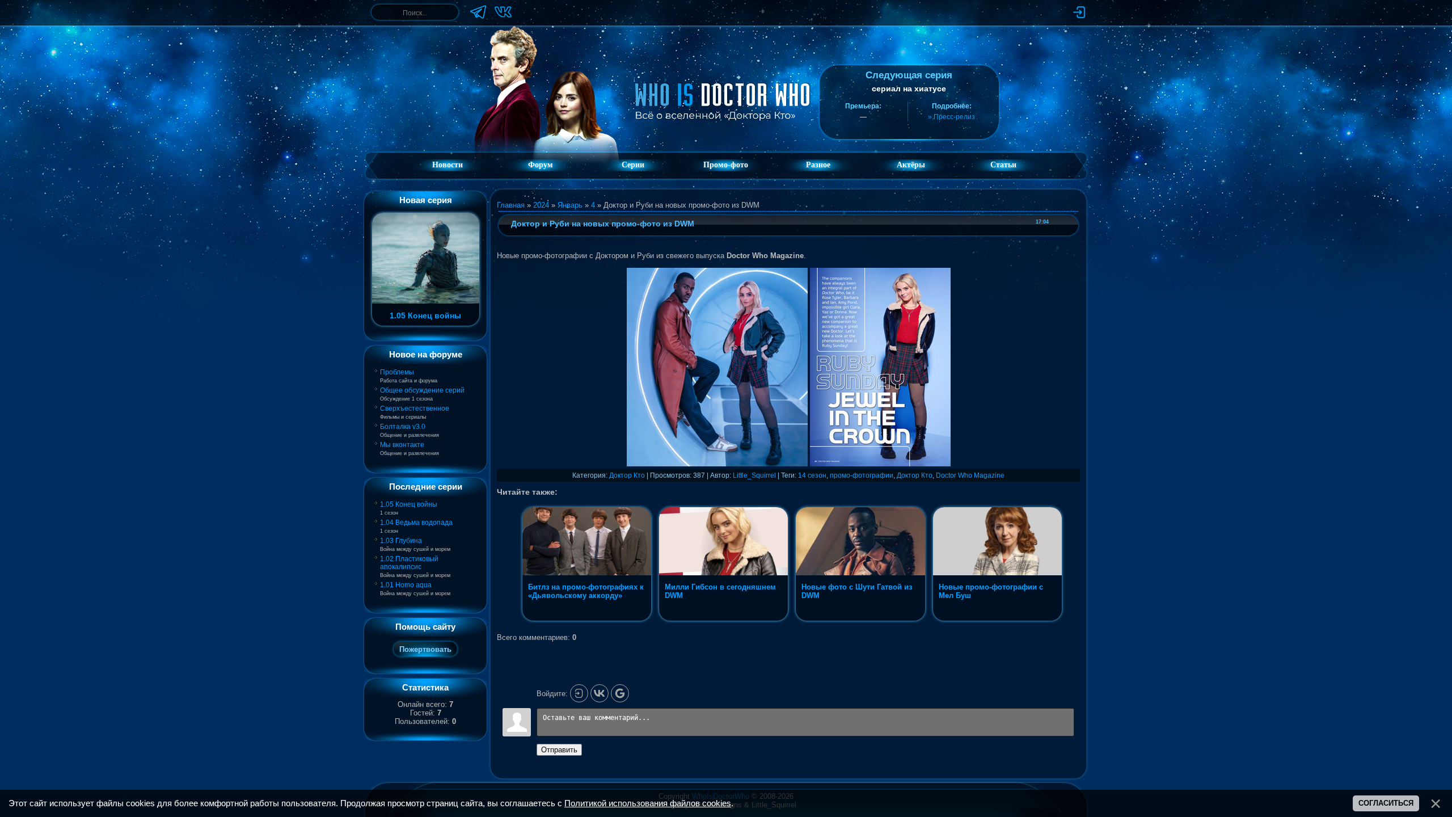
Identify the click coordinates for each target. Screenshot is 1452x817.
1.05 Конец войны (408, 504)
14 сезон (812, 475)
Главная (511, 205)
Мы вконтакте (402, 445)
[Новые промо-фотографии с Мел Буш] (997, 620)
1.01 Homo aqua (406, 585)
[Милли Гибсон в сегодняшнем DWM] (724, 620)
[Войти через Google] (620, 693)
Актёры (911, 165)
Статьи (1003, 165)
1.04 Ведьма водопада (416, 523)
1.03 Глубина (401, 541)
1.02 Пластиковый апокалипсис (409, 563)
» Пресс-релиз (951, 117)
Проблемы (397, 372)
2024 (541, 205)
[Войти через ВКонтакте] (599, 693)
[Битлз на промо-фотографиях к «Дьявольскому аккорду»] (588, 620)
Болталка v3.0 (402, 427)
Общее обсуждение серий (422, 390)
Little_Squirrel (754, 475)
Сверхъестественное (414, 408)
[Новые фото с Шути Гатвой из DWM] (861, 620)
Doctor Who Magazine (970, 475)
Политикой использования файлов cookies (647, 803)
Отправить (559, 750)
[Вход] (579, 693)
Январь (570, 205)
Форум (540, 165)
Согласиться (1385, 803)
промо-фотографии (861, 475)
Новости (447, 165)
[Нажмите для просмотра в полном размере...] (717, 464)
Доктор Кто (627, 475)
